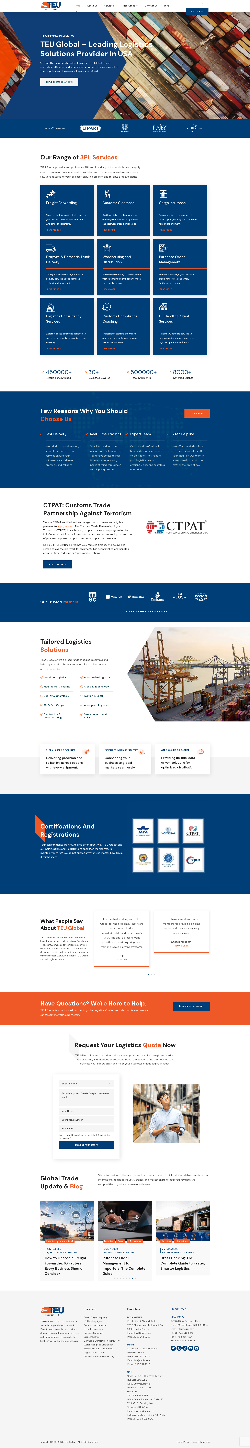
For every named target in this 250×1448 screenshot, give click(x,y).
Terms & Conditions (200, 1442)
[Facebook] (179, 1348)
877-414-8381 (187, 1340)
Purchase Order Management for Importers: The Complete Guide (66, 1266)
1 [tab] (126, 611)
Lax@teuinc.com (142, 1333)
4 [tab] (133, 611)
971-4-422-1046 (143, 1387)
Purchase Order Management (98, 1348)
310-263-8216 (142, 1336)
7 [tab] (140, 611)
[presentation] (127, 611)
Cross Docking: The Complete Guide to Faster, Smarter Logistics (125, 1263)
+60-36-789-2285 (155, 1415)
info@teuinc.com (186, 1329)
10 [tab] (150, 611)
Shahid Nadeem (181, 942)
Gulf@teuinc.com (142, 1383)
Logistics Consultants (94, 1352)
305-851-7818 (142, 1364)
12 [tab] (155, 611)
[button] (197, 11)
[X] (173, 1348)
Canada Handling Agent (95, 1325)
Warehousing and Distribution (98, 1344)
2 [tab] (129, 611)
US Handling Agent (93, 1321)
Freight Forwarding (93, 1329)
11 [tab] (152, 611)
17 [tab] (166, 611)
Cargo (63, 1241)
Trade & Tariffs (187, 1241)
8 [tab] (144, 611)
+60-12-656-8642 (144, 1418)
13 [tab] (157, 611)
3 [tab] (131, 611)
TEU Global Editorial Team (64, 1252)
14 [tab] (159, 611)
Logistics (50, 1241)
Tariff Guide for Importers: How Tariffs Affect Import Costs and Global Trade (182, 1263)
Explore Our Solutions (59, 82)
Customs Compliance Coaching (99, 1356)
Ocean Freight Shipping (95, 1317)
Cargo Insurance (92, 1336)
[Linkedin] (196, 1348)
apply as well (65, 526)
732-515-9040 (186, 1332)
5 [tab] (136, 611)
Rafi (121, 956)
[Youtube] (190, 1348)
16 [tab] (164, 611)
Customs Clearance (93, 1333)
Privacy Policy (182, 1442)
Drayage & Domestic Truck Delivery (102, 1340)
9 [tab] (148, 611)
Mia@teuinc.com (142, 1360)
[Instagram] (185, 1348)
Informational (77, 1241)
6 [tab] (138, 611)
